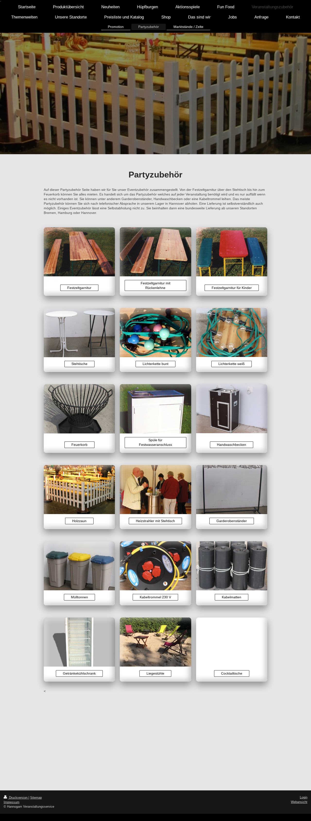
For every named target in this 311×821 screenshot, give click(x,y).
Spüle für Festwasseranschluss (155, 442)
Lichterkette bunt (155, 364)
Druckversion (18, 797)
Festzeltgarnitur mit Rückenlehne (155, 285)
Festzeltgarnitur (79, 288)
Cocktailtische (231, 673)
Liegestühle (155, 673)
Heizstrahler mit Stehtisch (155, 521)
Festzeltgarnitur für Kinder (232, 288)
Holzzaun (79, 521)
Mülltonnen (79, 597)
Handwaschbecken (231, 445)
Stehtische (79, 364)
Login (303, 797)
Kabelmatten (231, 597)
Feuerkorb (79, 445)
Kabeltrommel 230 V (155, 597)
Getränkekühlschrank (79, 673)
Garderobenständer (231, 521)
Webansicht (299, 802)
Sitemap (36, 797)
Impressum (11, 802)
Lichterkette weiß (231, 364)
